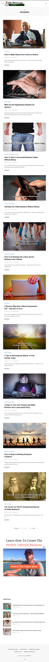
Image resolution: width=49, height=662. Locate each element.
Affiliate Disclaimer (13, 649)
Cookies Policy (23, 649)
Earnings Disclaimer (34, 649)
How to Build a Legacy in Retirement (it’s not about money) (27, 630)
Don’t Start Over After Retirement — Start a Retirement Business (28, 613)
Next (34, 528)
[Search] (46, 3)
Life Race (28, 655)
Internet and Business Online (11, 154)
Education (6, 51)
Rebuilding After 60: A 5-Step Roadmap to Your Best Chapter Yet (28, 605)
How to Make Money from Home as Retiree (21, 55)
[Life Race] (14, 3)
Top (25, 659)
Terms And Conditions (29, 651)
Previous (16, 528)
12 (30, 528)
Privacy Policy (18, 651)
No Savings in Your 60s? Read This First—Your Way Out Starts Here (29, 622)
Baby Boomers (7, 352)
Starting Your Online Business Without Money (21, 207)
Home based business (9, 203)
